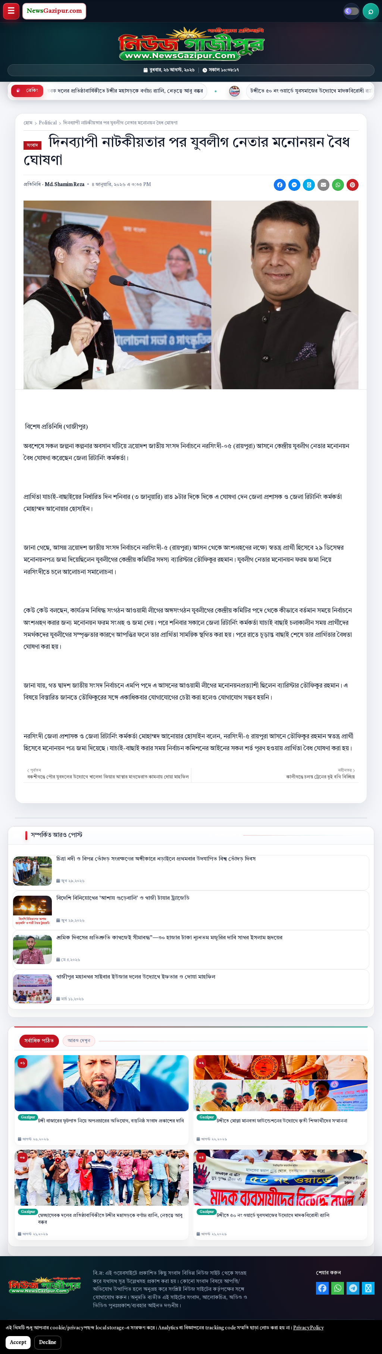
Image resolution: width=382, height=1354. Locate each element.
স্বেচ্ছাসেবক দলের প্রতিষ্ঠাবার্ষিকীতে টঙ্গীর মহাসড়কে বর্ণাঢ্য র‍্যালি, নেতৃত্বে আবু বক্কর (110, 1219)
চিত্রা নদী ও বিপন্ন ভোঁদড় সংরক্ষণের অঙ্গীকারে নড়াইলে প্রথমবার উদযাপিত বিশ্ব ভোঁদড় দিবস (156, 859)
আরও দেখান (225, 835)
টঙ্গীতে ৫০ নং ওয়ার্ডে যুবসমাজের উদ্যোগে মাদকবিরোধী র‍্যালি (227, 91)
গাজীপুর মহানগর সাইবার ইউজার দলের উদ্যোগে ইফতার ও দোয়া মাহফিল (135, 977)
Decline (47, 1342)
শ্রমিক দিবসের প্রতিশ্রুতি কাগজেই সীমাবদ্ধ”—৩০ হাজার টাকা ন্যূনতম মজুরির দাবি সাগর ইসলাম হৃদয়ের (169, 938)
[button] (11, 11)
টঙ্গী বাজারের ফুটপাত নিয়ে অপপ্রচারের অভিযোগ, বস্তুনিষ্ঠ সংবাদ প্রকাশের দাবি (111, 1121)
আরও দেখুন (79, 1040)
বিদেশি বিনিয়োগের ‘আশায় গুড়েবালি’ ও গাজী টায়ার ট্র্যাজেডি (123, 898)
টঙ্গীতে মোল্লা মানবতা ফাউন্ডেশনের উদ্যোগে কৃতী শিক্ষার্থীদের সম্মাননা (282, 1121)
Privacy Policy (308, 1328)
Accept (18, 1342)
